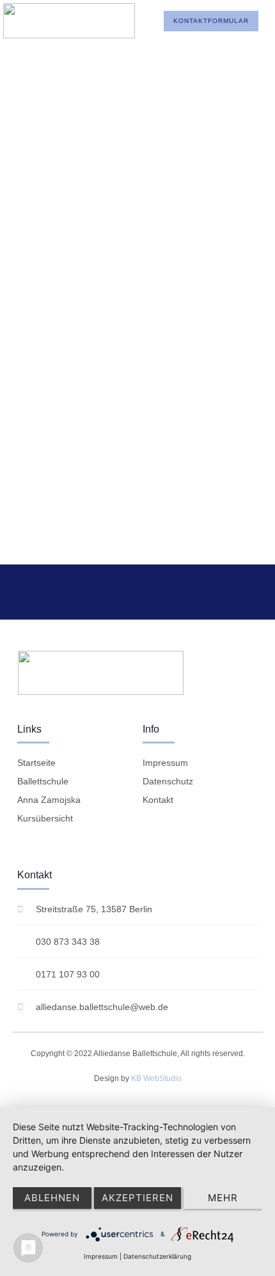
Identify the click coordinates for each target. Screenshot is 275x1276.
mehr (223, 1198)
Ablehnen (52, 1198)
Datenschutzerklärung (157, 1256)
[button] (118, 20)
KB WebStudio (156, 1078)
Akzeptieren (137, 1198)
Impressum (101, 1256)
